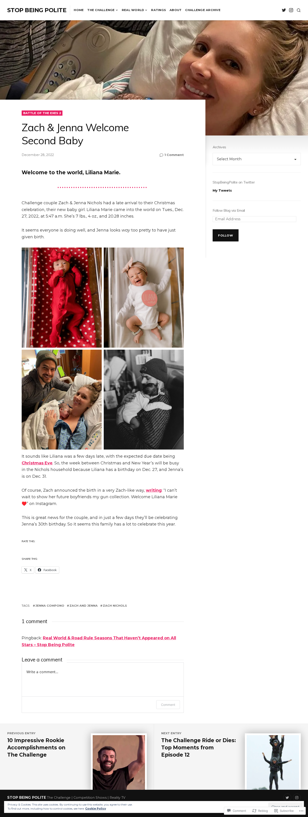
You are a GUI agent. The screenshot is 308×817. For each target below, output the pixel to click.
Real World (133, 10)
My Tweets (222, 190)
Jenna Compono (49, 605)
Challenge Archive (202, 10)
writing (154, 490)
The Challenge (101, 10)
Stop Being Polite (36, 10)
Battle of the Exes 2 (42, 113)
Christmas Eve (37, 463)
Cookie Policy (95, 808)
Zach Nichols (115, 605)
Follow (225, 235)
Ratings (158, 10)
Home (79, 10)
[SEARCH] (299, 10)
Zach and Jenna (83, 605)
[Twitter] (284, 10)
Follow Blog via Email (229, 210)
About (176, 10)
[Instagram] (291, 10)
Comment (168, 705)
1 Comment (174, 155)
